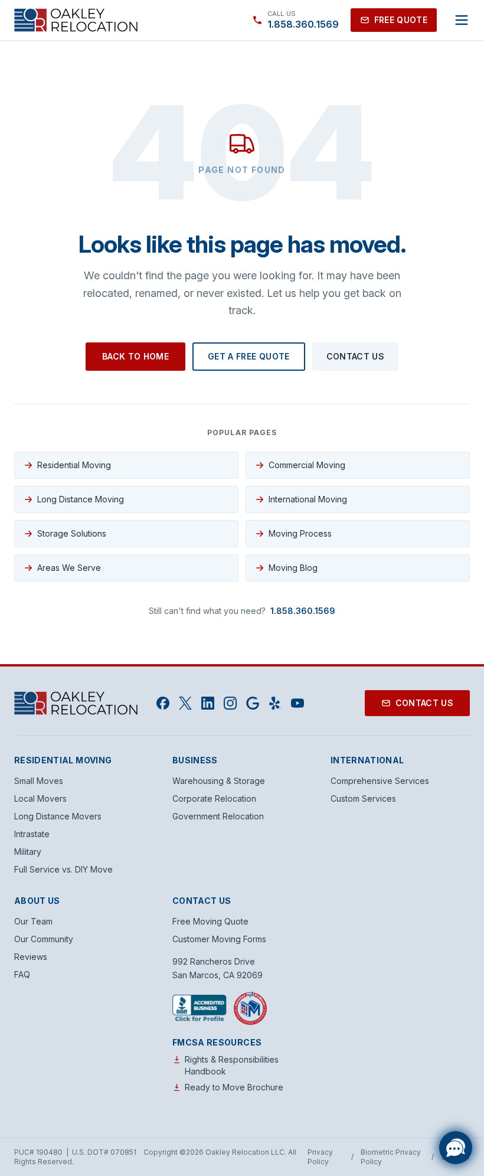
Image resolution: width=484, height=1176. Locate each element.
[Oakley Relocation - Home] (76, 20)
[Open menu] (462, 20)
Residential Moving (74, 465)
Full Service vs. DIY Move (63, 869)
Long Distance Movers (58, 816)
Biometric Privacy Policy (391, 1157)
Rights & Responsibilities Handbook (232, 1065)
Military (27, 852)
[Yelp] (275, 703)
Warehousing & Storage (218, 781)
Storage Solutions (71, 533)
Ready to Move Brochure (234, 1087)
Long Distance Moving (80, 499)
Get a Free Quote (249, 356)
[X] (185, 703)
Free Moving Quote (210, 921)
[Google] (252, 703)
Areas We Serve (69, 568)
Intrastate (32, 834)
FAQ (22, 974)
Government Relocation (218, 816)
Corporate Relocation (214, 798)
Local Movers (40, 798)
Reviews (30, 957)
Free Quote (401, 20)
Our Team (33, 921)
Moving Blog (293, 568)
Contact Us (355, 356)
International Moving (308, 499)
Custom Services (363, 798)
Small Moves (38, 781)
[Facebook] (162, 703)
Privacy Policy (320, 1157)
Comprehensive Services (380, 781)
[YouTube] (297, 703)
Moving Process (300, 533)
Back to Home (135, 356)
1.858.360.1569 (302, 611)
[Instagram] (230, 703)
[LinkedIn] (207, 703)
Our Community (43, 939)
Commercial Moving (307, 465)
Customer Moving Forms (219, 939)
